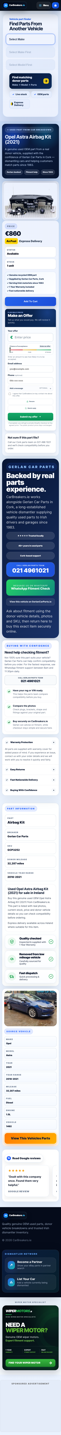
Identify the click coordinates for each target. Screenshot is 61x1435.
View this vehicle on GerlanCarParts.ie (31, 601)
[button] (30, 81)
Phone (15, 375)
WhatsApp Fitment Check (30, 588)
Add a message (29, 388)
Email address (15, 363)
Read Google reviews (24, 1158)
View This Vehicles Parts (30, 1138)
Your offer (13, 331)
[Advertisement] (30, 1408)
